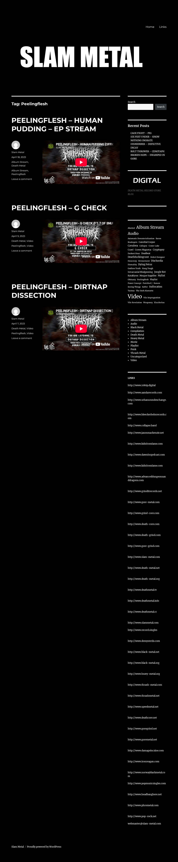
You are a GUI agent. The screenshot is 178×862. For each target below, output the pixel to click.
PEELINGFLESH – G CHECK (59, 207)
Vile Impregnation (151, 298)
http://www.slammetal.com (143, 622)
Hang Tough (147, 268)
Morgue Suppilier (148, 275)
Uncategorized (139, 356)
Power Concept (134, 283)
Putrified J (147, 283)
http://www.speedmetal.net (143, 706)
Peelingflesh (18, 174)
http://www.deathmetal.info (143, 600)
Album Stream (19, 162)
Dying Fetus (145, 264)
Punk (133, 349)
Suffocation (155, 286)
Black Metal (137, 327)
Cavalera (133, 245)
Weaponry (148, 302)
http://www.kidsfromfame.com (145, 443)
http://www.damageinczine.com (146, 750)
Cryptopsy (158, 249)
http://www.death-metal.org (144, 578)
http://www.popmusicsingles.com (147, 783)
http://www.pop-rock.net (142, 816)
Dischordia (157, 260)
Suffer (145, 287)
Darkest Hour (134, 253)
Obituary (132, 279)
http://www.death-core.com (143, 524)
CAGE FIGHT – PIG (141, 133)
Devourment (144, 261)
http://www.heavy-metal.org (144, 673)
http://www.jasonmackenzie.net (146, 432)
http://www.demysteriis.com (144, 641)
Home (150, 27)
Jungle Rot (160, 271)
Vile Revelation (135, 302)
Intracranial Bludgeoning (140, 272)
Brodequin (132, 242)
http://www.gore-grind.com (143, 546)
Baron (158, 238)
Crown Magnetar (143, 250)
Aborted (131, 228)
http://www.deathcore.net (142, 717)
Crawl (131, 250)
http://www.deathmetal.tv (142, 589)
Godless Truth (134, 268)
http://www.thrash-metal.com (145, 684)
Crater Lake (154, 246)
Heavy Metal (137, 338)
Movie (134, 342)
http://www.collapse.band (142, 425)
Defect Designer (157, 257)
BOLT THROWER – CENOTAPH (147, 151)
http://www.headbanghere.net (145, 794)
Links (163, 27)
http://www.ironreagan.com (143, 761)
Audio (133, 233)
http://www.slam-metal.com (144, 557)
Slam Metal (17, 152)
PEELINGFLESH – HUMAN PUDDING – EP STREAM (57, 124)
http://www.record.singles (142, 630)
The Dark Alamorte (144, 291)
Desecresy (132, 261)
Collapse (143, 246)
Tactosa (131, 291)
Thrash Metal (138, 353)
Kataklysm (133, 275)
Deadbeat (145, 253)
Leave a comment (21, 179)
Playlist (153, 279)
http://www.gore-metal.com (144, 502)
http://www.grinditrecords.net (145, 491)
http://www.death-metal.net (144, 567)
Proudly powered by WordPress (44, 846)
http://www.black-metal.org (143, 662)
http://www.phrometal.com (143, 805)
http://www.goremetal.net (142, 739)
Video (30, 241)
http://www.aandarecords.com (145, 392)
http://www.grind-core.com (143, 513)
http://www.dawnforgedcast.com (146, 454)
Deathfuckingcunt (138, 257)
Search (131, 102)
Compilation (137, 331)
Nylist (161, 275)
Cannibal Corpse (147, 242)
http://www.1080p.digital (142, 385)
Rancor (157, 283)
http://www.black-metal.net (143, 652)
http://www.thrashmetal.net (143, 695)
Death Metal (18, 165)
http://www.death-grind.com (144, 535)
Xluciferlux (159, 302)
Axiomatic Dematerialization (141, 238)
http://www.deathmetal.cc (142, 611)
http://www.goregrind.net (142, 728)
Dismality (132, 265)
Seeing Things (134, 287)
